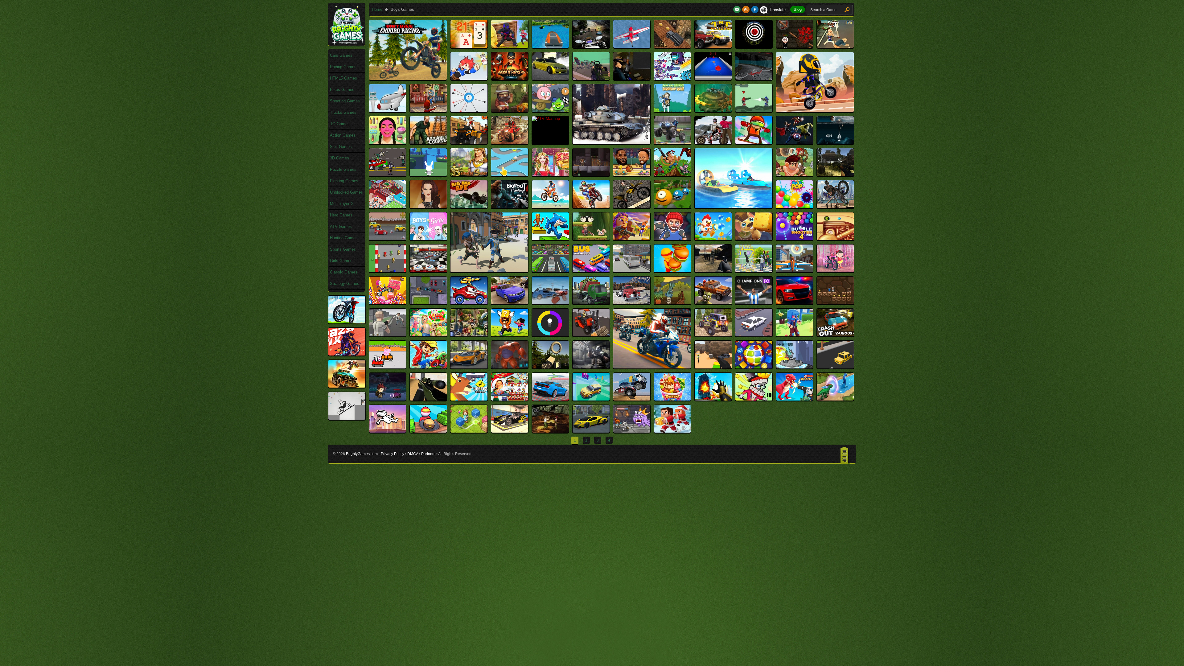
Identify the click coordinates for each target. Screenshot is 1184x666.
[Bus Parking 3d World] (550, 271)
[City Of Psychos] (387, 335)
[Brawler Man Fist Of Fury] (672, 238)
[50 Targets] (753, 46)
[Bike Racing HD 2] (550, 206)
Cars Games (341, 55)
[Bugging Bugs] (835, 238)
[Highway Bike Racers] (652, 367)
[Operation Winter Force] (611, 142)
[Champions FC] (753, 303)
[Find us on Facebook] (754, 10)
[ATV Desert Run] (509, 142)
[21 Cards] (468, 46)
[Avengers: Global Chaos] (794, 142)
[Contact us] (737, 10)
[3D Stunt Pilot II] (631, 46)
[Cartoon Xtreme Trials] (815, 110)
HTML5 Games (343, 78)
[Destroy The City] (713, 399)
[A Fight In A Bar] (835, 46)
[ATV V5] (713, 142)
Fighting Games (344, 181)
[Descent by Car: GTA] (550, 399)
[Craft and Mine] (794, 335)
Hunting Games (344, 238)
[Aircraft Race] (753, 78)
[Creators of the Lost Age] (550, 367)
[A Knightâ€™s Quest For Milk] (468, 78)
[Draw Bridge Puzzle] (346, 418)
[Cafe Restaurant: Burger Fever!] (672, 271)
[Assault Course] (428, 142)
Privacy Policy (392, 454)
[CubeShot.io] (713, 367)
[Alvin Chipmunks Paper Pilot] (428, 110)
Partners (428, 454)
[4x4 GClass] (672, 46)
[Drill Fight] (550, 431)
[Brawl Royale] (631, 238)
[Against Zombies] (591, 78)
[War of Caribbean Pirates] (489, 271)
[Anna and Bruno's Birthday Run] (672, 110)
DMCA (412, 454)
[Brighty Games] (346, 43)
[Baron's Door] (591, 174)
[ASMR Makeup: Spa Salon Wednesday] (387, 142)
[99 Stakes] (794, 46)
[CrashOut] (835, 335)
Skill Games (341, 146)
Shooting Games (345, 101)
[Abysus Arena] (509, 78)
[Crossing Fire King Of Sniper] (591, 367)
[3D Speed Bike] (591, 46)
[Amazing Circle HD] (468, 110)
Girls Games (341, 260)
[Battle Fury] (672, 174)
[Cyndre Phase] (794, 367)
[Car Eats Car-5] (468, 303)
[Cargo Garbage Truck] (591, 303)
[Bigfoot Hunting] (509, 206)
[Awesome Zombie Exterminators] (387, 174)
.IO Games (340, 123)
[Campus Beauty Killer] (753, 271)
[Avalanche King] (753, 142)
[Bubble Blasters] (713, 238)
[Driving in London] (591, 431)
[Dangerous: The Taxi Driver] (835, 367)
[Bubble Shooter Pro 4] (794, 238)
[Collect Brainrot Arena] (509, 335)
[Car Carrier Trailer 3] (428, 303)
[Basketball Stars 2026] (631, 174)
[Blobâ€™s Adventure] (672, 206)
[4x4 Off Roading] (713, 46)
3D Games (339, 158)
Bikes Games (342, 89)
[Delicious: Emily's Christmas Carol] (509, 399)
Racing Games (343, 66)
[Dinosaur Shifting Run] (835, 399)
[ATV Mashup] (546, 118)
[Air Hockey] (713, 78)
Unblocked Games (346, 192)
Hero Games (341, 215)
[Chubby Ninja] (835, 303)
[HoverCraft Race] (733, 206)
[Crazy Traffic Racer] (468, 367)
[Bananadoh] (509, 174)
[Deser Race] (631, 399)
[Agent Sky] (631, 78)
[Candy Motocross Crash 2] (387, 303)
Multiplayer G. (342, 203)
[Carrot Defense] (672, 303)
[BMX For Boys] (835, 206)
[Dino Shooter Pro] (794, 399)
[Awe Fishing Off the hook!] (835, 142)
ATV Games (341, 226)
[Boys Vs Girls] (428, 238)
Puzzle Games (343, 169)
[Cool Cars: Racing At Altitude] (753, 335)
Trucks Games (343, 112)
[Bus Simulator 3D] (631, 271)
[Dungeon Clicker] (631, 431)
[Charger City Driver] (794, 303)
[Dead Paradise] (346, 386)
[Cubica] (753, 367)
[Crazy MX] (346, 354)
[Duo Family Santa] (672, 431)
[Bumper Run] (387, 271)
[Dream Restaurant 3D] (428, 431)
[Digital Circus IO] (753, 399)
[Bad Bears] (428, 174)
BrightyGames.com (362, 454)
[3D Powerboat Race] (550, 46)
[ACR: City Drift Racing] (550, 78)
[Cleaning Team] (468, 335)
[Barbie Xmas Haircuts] (550, 174)
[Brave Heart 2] (591, 238)
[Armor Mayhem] (753, 110)
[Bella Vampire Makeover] (428, 206)
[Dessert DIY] (672, 399)
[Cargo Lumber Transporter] (631, 303)
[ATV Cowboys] (468, 142)
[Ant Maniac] (713, 110)
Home (377, 9)
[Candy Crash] (835, 271)
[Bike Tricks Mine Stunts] (631, 206)
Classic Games (343, 272)
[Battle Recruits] (794, 174)
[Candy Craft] (794, 271)
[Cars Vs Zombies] (713, 303)
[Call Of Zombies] (713, 271)
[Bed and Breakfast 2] (387, 206)
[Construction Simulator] (591, 335)
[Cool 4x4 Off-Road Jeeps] (713, 335)
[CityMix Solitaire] (428, 335)
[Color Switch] (550, 335)
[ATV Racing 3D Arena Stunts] (672, 142)
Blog (798, 9)
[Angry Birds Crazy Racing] (550, 110)
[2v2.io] (509, 46)
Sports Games (343, 249)
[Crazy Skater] (428, 367)
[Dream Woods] (468, 431)
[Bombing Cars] (387, 238)
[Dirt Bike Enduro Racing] (408, 78)
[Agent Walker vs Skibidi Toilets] (672, 78)
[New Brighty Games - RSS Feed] (746, 10)
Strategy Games (344, 283)
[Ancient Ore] (509, 110)
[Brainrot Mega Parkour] (550, 238)
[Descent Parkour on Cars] (591, 399)
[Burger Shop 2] (428, 271)
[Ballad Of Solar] (468, 174)
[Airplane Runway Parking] (387, 110)
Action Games (343, 135)
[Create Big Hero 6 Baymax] (509, 367)
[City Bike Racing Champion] (346, 322)
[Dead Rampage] (387, 399)
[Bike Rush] (591, 206)
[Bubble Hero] (753, 238)
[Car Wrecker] (550, 303)
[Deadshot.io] (428, 399)
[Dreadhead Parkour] (387, 431)
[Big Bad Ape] (468, 206)
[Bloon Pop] (794, 206)
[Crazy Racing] (387, 367)
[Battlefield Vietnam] (835, 174)
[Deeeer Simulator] (468, 399)
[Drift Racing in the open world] (509, 431)
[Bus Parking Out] (591, 271)
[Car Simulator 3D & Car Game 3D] (509, 303)
